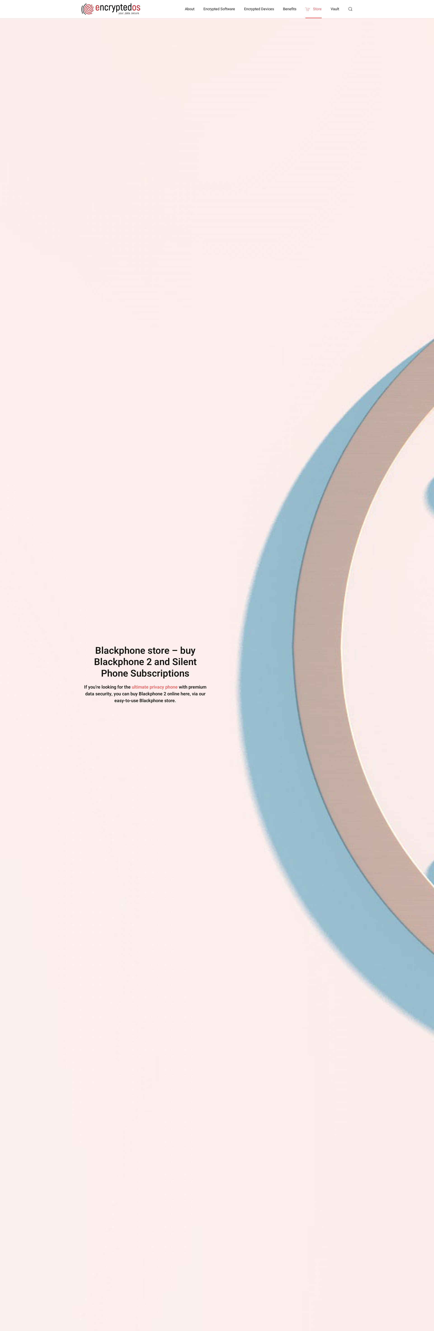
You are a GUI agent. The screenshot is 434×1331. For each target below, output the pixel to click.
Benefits (289, 9)
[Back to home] (110, 9)
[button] (350, 9)
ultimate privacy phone (155, 687)
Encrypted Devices (259, 9)
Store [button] (317, 9)
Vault (335, 9)
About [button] (189, 9)
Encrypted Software (219, 9)
